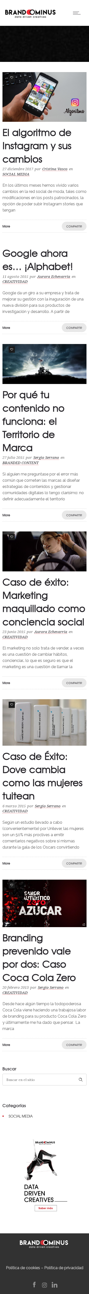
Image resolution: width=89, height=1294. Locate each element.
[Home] (30, 12)
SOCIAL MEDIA (21, 1116)
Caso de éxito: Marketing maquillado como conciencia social (43, 601)
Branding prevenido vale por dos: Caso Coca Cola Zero (39, 957)
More (6, 226)
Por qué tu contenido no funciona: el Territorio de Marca (33, 420)
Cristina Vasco (54, 169)
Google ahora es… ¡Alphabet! (37, 259)
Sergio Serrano (46, 457)
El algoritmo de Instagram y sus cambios (36, 145)
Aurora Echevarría (53, 276)
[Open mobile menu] (78, 13)
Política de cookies (23, 1267)
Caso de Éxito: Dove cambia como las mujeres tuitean (42, 776)
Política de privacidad (63, 1267)
